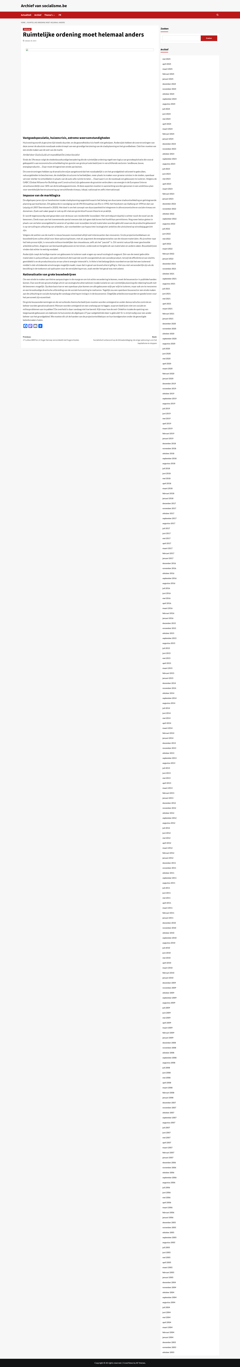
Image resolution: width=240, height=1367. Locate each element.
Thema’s (48, 15)
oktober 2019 (168, 393)
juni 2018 (166, 473)
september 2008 (169, 1058)
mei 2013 (166, 778)
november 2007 (169, 1107)
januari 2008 (167, 1097)
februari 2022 (168, 254)
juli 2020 (166, 348)
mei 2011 (166, 898)
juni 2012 (166, 833)
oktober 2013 (168, 753)
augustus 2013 (168, 763)
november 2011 (169, 868)
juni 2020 (166, 353)
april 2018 (166, 483)
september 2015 (169, 638)
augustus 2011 (168, 883)
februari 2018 (168, 493)
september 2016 (169, 578)
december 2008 (169, 1043)
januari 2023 (167, 199)
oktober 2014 (168, 693)
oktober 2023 (168, 154)
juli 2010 (166, 948)
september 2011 (169, 878)
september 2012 (169, 818)
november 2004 (169, 1287)
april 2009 (166, 1023)
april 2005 (166, 1262)
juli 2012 (166, 828)
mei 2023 (166, 179)
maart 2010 (167, 968)
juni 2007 (166, 1132)
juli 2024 (166, 109)
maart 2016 (167, 608)
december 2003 (169, 1342)
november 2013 (169, 748)
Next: (125, 340)
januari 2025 (167, 79)
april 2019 (166, 423)
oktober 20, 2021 (30, 41)
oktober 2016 (168, 573)
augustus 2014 (168, 703)
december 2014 (169, 683)
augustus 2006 (168, 1182)
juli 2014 (166, 708)
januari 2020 (167, 378)
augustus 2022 (168, 224)
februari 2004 (168, 1332)
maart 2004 (167, 1327)
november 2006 (169, 1167)
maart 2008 (167, 1087)
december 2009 (169, 983)
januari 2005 (167, 1277)
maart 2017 (167, 548)
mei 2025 (166, 59)
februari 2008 (168, 1092)
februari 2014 (168, 733)
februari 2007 (168, 1152)
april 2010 (166, 963)
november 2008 (169, 1048)
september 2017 (169, 518)
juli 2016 (166, 588)
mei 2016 (166, 598)
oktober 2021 (168, 274)
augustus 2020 (168, 343)
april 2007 (166, 1142)
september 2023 (169, 159)
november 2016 (169, 568)
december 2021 (169, 264)
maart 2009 (167, 1028)
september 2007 (169, 1117)
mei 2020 (166, 358)
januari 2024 (167, 139)
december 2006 (169, 1162)
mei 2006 (166, 1197)
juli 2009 (166, 1008)
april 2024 (166, 124)
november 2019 (169, 388)
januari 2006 (167, 1217)
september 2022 (169, 219)
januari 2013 (167, 798)
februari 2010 (168, 973)
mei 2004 (166, 1317)
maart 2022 (167, 249)
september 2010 (169, 938)
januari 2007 (167, 1157)
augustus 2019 (168, 403)
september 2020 (169, 338)
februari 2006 (168, 1212)
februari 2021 (168, 313)
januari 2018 (167, 498)
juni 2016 (166, 593)
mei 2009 (166, 1018)
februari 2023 (168, 194)
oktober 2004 (168, 1292)
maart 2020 (167, 368)
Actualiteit (26, 15)
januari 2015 (167, 678)
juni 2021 (166, 294)
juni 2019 (166, 413)
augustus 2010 (168, 943)
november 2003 (169, 1347)
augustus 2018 (168, 463)
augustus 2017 (168, 523)
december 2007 (169, 1102)
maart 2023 (167, 189)
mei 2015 (166, 658)
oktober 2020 (168, 333)
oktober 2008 (168, 1053)
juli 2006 (166, 1187)
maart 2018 (167, 488)
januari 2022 (167, 259)
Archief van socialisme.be (44, 6)
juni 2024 (166, 114)
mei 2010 (166, 958)
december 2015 (169, 623)
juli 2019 (166, 408)
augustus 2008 (168, 1063)
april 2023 (166, 184)
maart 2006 (167, 1207)
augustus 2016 (168, 583)
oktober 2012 (168, 813)
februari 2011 (168, 913)
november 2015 (169, 628)
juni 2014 (166, 713)
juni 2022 (166, 234)
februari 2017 (168, 553)
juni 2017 (166, 533)
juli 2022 (166, 229)
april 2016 (166, 603)
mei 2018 (166, 478)
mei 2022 (166, 239)
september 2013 (169, 758)
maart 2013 (167, 788)
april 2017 (166, 543)
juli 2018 (166, 468)
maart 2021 (167, 308)
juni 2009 (166, 1013)
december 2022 (169, 204)
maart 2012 (167, 848)
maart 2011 (167, 908)
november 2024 (169, 89)
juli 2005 (166, 1247)
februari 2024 (168, 134)
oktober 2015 (168, 633)
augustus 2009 (168, 1003)
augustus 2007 (168, 1122)
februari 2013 (168, 793)
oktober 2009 (168, 993)
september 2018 (169, 458)
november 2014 (169, 688)
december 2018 (169, 443)
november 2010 (169, 928)
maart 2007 (167, 1147)
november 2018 (169, 448)
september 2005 (169, 1237)
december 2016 (169, 563)
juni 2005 (166, 1252)
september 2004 (169, 1297)
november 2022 (169, 209)
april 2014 (166, 723)
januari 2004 (167, 1337)
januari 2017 (167, 558)
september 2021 (169, 279)
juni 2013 (166, 773)
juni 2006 (166, 1192)
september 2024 (169, 99)
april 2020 (166, 363)
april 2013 (166, 783)
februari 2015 (168, 673)
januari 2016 (167, 618)
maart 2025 (167, 69)
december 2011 (169, 863)
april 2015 (166, 663)
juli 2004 (166, 1307)
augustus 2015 (168, 643)
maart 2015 (167, 668)
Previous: (51, 339)
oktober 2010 (168, 933)
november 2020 (169, 328)
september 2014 (169, 698)
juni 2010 (166, 953)
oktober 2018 (168, 453)
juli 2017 (166, 528)
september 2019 (169, 398)
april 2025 (166, 64)
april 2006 (166, 1202)
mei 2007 (166, 1137)
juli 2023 (166, 169)
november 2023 (169, 149)
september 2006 (169, 1177)
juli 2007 (166, 1127)
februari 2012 (168, 853)
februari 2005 (168, 1272)
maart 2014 (167, 728)
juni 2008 (166, 1073)
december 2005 (169, 1222)
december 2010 (169, 923)
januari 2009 (167, 1038)
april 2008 (166, 1082)
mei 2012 (166, 838)
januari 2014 (167, 738)
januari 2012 (167, 858)
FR (60, 15)
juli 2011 (166, 888)
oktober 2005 (168, 1232)
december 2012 (169, 803)
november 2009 (169, 988)
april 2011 (166, 903)
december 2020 (169, 323)
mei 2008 (166, 1077)
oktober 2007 (168, 1112)
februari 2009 (168, 1033)
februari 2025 (168, 74)
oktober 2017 (168, 513)
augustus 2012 (168, 823)
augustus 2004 (168, 1302)
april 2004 (166, 1322)
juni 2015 (166, 653)
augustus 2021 (168, 284)
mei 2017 (166, 538)
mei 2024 (166, 119)
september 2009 (169, 998)
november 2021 (169, 269)
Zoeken (164, 28)
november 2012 (169, 808)
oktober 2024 (168, 94)
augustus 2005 (168, 1242)
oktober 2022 (168, 214)
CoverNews (128, 1363)
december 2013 (169, 743)
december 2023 (169, 144)
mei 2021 (166, 298)
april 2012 (166, 843)
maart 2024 (167, 129)
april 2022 (166, 244)
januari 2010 (167, 978)
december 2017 (169, 503)
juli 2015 (166, 648)
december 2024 (169, 84)
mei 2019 (166, 418)
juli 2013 (166, 768)
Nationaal (27, 29)
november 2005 (169, 1227)
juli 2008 (166, 1068)
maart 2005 (167, 1267)
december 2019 (169, 383)
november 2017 (169, 508)
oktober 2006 (168, 1172)
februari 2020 (168, 373)
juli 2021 (166, 289)
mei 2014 (166, 718)
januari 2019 (167, 438)
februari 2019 (168, 433)
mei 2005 (166, 1257)
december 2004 (169, 1282)
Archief (37, 15)
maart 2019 (167, 428)
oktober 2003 (168, 1352)
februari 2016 (168, 613)
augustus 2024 (168, 104)
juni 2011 (166, 893)
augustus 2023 (168, 164)
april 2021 (166, 303)
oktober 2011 (168, 873)
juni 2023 (166, 174)
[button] (217, 15)
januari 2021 (167, 318)
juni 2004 (166, 1312)
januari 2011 (167, 918)
